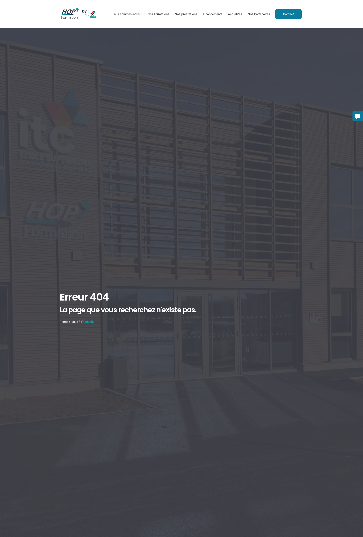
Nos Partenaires (259, 14)
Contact (288, 14)
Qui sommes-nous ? (128, 14)
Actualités (235, 14)
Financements (212, 14)
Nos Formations (158, 14)
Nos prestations (186, 14)
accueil (88, 321)
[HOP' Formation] (78, 19)
